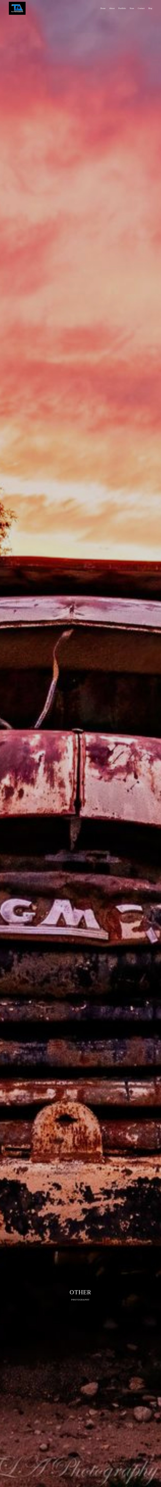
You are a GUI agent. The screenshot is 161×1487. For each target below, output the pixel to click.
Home (102, 8)
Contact (141, 8)
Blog (150, 8)
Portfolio (122, 8)
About (112, 8)
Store (132, 8)
